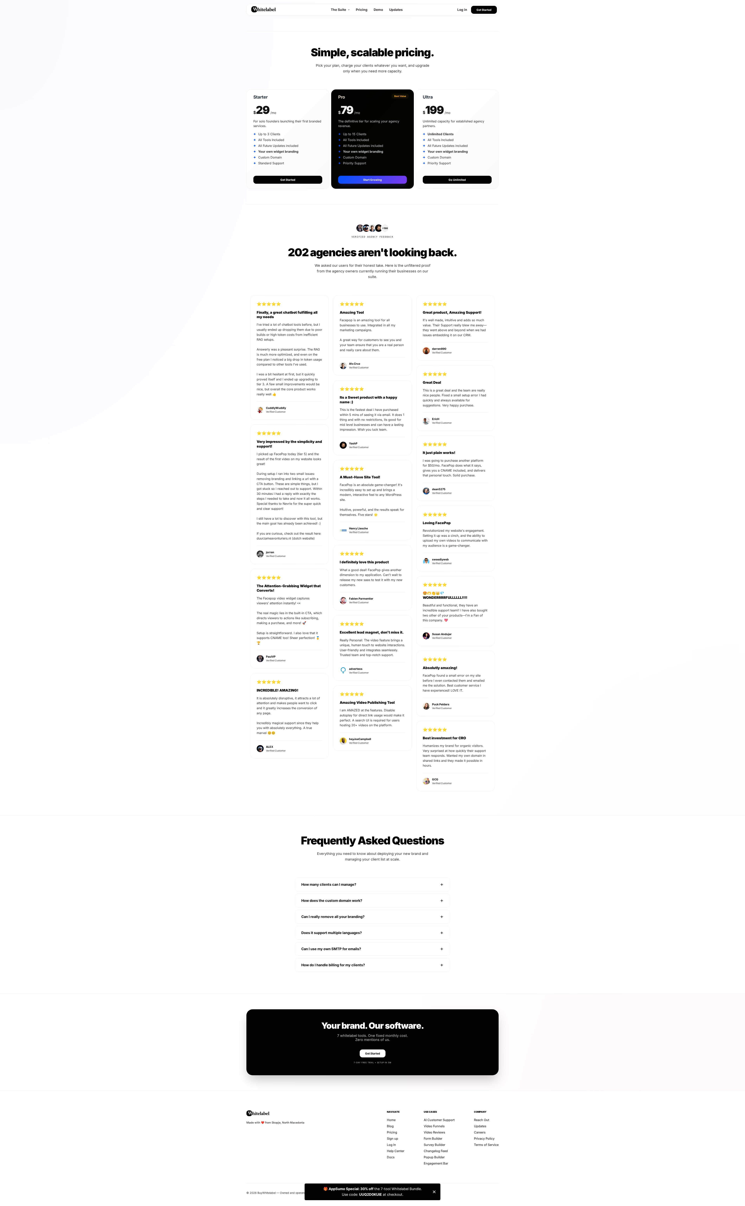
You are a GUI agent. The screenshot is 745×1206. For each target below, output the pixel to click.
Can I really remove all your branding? (333, 917)
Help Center (395, 1151)
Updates (396, 10)
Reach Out (481, 1120)
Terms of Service (486, 1145)
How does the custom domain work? (331, 901)
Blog (390, 1126)
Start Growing (372, 179)
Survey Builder (434, 1145)
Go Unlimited (457, 179)
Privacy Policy (484, 1138)
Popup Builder (434, 1157)
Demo (378, 10)
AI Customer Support (439, 1120)
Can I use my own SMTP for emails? (331, 949)
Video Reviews (434, 1132)
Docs (391, 1157)
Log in (462, 10)
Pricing (361, 10)
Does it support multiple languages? (331, 933)
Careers (480, 1132)
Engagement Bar (436, 1163)
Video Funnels (434, 1126)
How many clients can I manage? (328, 884)
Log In (391, 1145)
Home (391, 1120)
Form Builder (433, 1138)
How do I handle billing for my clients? (333, 965)
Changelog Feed (436, 1151)
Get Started (483, 9)
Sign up (392, 1138)
